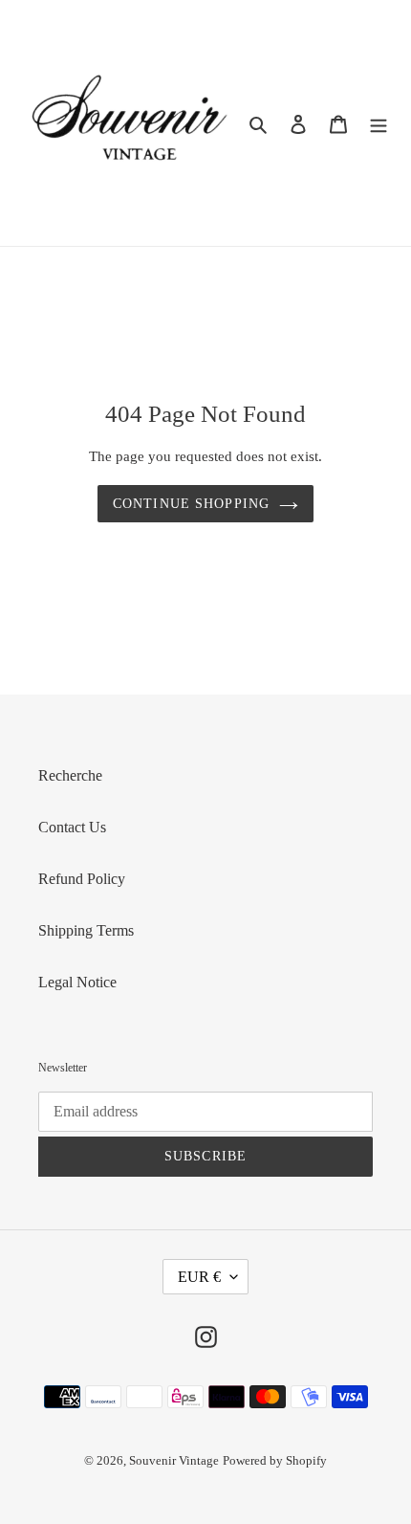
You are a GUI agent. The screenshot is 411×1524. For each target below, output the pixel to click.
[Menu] (378, 123)
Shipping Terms (86, 930)
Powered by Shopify (275, 1460)
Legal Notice (77, 982)
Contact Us (72, 827)
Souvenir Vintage (174, 1460)
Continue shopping (191, 504)
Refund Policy (81, 879)
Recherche (70, 775)
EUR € (199, 1277)
